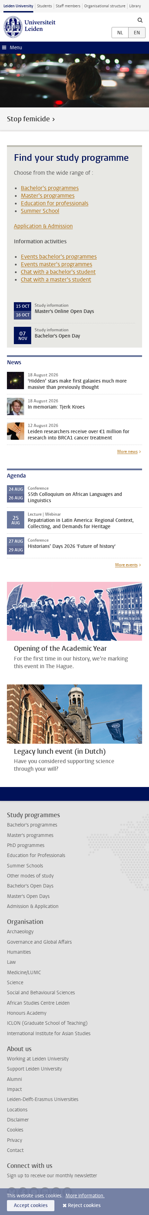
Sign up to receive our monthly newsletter (52, 1175)
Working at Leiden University (38, 1059)
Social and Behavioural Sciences (41, 992)
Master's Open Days (28, 896)
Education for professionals (54, 203)
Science (15, 982)
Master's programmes (47, 195)
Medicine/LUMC (24, 972)
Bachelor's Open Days (30, 886)
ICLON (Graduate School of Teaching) (47, 1023)
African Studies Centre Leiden (38, 1003)
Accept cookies (30, 1205)
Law (11, 962)
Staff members (68, 6)
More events (126, 565)
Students (44, 6)
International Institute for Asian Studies (48, 1033)
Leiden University (18, 6)
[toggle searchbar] (140, 19)
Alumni (14, 1079)
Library (135, 6)
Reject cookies (84, 1205)
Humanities (19, 952)
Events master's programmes (56, 264)
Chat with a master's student (56, 279)
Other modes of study (30, 876)
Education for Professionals (36, 855)
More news (127, 451)
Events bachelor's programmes (59, 256)
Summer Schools (25, 866)
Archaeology (20, 931)
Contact (15, 1150)
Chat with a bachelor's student (58, 272)
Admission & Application (33, 906)
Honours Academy (26, 1013)
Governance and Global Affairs (39, 942)
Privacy (14, 1140)
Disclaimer (18, 1120)
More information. (85, 1195)
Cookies (15, 1130)
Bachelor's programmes (50, 188)
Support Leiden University (34, 1069)
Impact (14, 1089)
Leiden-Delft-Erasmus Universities (42, 1099)
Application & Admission (43, 226)
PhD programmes (25, 845)
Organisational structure (104, 6)
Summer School (40, 211)
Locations (17, 1110)
